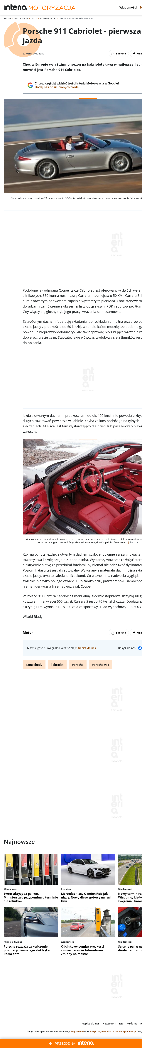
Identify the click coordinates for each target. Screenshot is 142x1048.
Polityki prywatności (100, 1031)
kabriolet (57, 665)
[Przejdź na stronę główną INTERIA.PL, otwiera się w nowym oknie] (15, 7)
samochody (34, 665)
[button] (128, 7)
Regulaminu (77, 1031)
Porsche (77, 665)
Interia (7, 18)
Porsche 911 (100, 665)
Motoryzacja (21, 18)
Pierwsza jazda (47, 18)
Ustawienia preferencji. (124, 1031)
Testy (34, 18)
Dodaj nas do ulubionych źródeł (77, 87)
